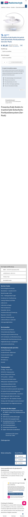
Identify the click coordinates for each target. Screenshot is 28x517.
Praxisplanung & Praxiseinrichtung (9, 334)
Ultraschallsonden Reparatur (8, 332)
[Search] (26, 6)
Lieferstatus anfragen (6, 305)
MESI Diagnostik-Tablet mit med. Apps (10, 396)
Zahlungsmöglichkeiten (6, 322)
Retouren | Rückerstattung (7, 317)
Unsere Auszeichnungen (7, 355)
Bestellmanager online (6, 293)
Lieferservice (4, 302)
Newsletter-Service (5, 310)
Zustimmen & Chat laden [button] (15, 493)
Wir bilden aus (4, 359)
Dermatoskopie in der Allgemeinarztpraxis (11, 403)
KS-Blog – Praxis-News (6, 369)
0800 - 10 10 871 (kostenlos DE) (11, 269)
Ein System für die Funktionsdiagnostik (10, 391)
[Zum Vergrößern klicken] (3, 13)
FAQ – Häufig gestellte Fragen (8, 295)
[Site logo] (13, 2)
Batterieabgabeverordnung (7, 288)
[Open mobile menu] (2, 3)
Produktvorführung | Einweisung (9, 312)
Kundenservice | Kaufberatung (8, 298)
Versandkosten (16, 46)
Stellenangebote (5, 357)
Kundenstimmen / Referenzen (8, 352)
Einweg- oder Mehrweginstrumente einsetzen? (12, 401)
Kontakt (3, 362)
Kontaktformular (7, 280)
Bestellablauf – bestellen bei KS (8, 290)
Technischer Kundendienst (7, 329)
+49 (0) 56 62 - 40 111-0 (9, 273)
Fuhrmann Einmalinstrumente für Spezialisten (12, 389)
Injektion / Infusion (5, 7)
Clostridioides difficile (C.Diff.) (8, 384)
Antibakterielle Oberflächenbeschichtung (11, 339)
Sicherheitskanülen (20, 7)
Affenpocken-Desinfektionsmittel (9, 381)
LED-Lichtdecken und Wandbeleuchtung (11, 336)
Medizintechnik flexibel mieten (8, 379)
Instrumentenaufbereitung (7, 344)
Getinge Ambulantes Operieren (8, 386)
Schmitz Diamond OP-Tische (8, 374)
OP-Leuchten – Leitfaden (7, 376)
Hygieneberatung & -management (9, 341)
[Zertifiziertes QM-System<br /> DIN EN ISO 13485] (3, 434)
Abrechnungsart (5, 55)
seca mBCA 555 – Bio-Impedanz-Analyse (11, 398)
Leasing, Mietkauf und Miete (8, 300)
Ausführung (4, 48)
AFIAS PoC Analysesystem (7, 372)
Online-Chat (6, 276)
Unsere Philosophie (6, 350)
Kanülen (13, 7)
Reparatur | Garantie (6, 315)
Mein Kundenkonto (6, 307)
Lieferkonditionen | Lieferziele (8, 319)
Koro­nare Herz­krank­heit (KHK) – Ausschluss (12, 393)
